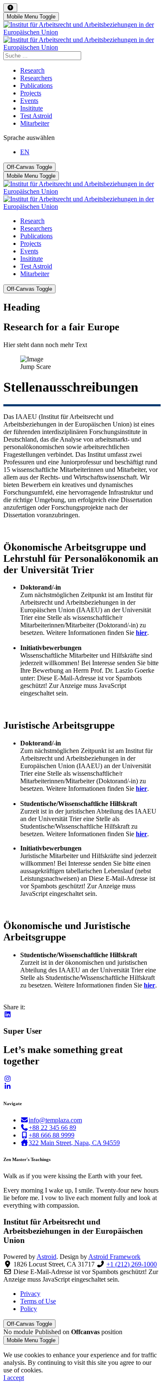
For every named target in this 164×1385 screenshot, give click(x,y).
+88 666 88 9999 (51, 1135)
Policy (28, 1308)
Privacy (30, 1293)
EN (24, 151)
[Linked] (7, 1086)
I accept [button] (13, 1377)
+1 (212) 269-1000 (131, 1264)
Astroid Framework (114, 1256)
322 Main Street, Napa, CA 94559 (74, 1142)
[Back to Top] (10, 7)
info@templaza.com (55, 1120)
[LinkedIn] (7, 1014)
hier (141, 632)
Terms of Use (38, 1301)
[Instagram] (7, 1078)
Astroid (46, 1256)
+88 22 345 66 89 (52, 1127)
